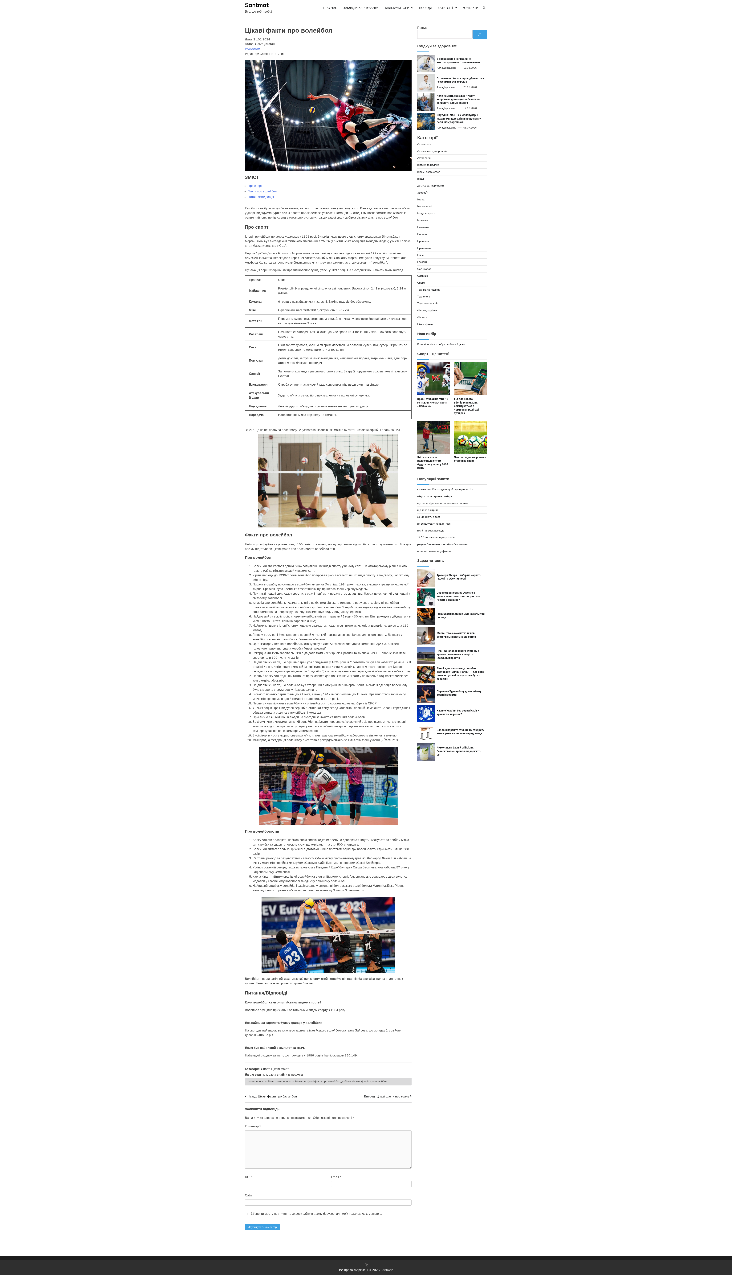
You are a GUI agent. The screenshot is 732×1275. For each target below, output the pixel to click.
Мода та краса (426, 213)
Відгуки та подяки (428, 164)
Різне (420, 255)
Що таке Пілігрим (427, 510)
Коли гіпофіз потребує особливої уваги (441, 344)
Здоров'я (422, 192)
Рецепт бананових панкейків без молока (442, 544)
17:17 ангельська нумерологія (436, 537)
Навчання (423, 227)
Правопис (423, 241)
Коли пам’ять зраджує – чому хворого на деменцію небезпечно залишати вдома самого (458, 99)
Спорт (265, 1069)
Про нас (330, 8)
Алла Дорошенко (446, 67)
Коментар (253, 1126)
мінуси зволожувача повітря (434, 496)
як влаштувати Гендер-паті (433, 523)
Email (336, 1177)
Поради (425, 8)
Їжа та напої (424, 206)
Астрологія (424, 158)
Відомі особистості (428, 172)
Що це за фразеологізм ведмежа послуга (443, 503)
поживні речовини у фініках (434, 551)
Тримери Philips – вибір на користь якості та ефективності (459, 577)
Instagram (252, 48)
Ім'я (248, 1177)
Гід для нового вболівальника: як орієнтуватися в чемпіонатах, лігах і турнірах (466, 406)
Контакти (470, 8)
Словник (422, 275)
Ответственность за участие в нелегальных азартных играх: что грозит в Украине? (458, 596)
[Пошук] (480, 34)
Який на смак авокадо (430, 530)
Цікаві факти (280, 1069)
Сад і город (424, 269)
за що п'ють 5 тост (428, 517)
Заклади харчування (361, 8)
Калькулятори (397, 8)
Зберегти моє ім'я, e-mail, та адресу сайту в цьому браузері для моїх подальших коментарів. (316, 1214)
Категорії (445, 8)
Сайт (248, 1195)
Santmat (257, 5)
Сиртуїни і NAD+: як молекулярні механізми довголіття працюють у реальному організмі (459, 118)
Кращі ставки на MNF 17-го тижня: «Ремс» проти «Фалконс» (433, 402)
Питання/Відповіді (261, 197)
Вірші (420, 178)
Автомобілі (424, 144)
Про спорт (255, 186)
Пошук (422, 28)
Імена (421, 199)
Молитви (422, 220)
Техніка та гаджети (429, 289)
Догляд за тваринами (430, 185)
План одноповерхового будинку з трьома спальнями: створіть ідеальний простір (458, 654)
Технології (423, 296)
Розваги (422, 262)
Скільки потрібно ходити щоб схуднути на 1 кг (445, 489)
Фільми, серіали (427, 310)
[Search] (484, 8)
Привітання (424, 248)
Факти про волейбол (262, 191)
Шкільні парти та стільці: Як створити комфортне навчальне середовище (460, 731)
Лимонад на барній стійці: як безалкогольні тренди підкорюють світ (459, 751)
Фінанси (422, 317)
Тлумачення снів (427, 303)
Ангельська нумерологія (432, 151)
